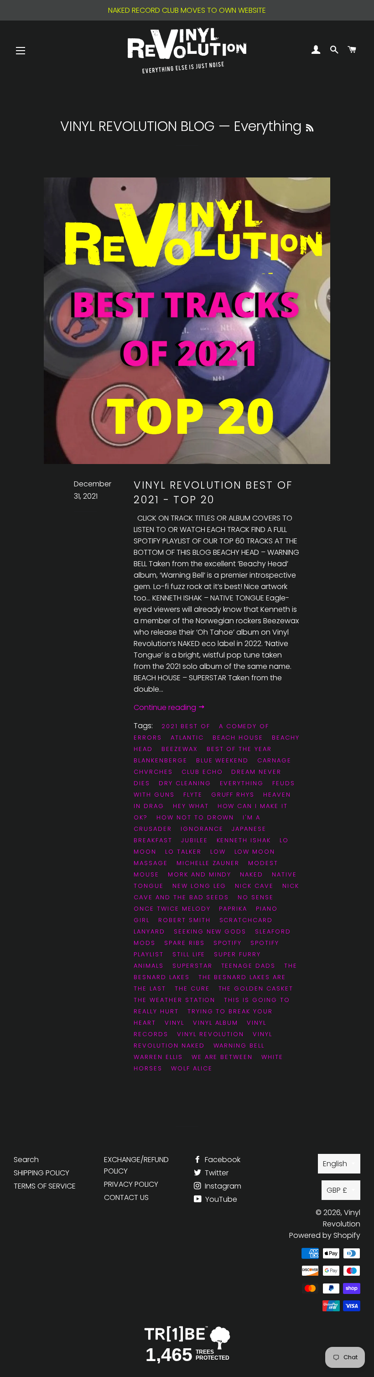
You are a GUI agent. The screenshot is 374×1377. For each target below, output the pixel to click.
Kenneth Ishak (244, 840)
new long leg (199, 885)
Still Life (189, 954)
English (335, 1163)
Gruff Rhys (233, 794)
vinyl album (215, 1022)
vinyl (174, 1022)
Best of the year (239, 749)
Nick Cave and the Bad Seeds (216, 891)
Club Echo (202, 771)
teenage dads (248, 965)
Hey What (191, 806)
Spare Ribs (184, 943)
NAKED (251, 874)
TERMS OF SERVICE (45, 1186)
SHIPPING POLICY (41, 1173)
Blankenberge (160, 760)
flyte (193, 794)
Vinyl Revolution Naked (203, 1040)
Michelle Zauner (208, 863)
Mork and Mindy (199, 874)
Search (26, 1159)
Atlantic (187, 737)
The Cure (192, 988)
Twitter (216, 1173)
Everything (242, 783)
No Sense (256, 897)
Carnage (274, 760)
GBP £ (337, 1190)
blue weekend (222, 760)
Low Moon (254, 851)
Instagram (222, 1186)
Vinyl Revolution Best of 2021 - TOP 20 (213, 492)
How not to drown (195, 817)
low (218, 851)
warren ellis (158, 1057)
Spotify (227, 943)
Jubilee (194, 840)
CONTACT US (126, 1197)
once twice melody (172, 908)
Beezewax (179, 749)
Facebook (221, 1159)
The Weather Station (174, 1000)
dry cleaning (185, 783)
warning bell (239, 1045)
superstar (192, 965)
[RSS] (310, 128)
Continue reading (166, 707)
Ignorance (202, 828)
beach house (238, 737)
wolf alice (192, 1068)
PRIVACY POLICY (131, 1184)
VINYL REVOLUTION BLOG (137, 126)
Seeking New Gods (210, 931)
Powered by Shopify (324, 1235)
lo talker (183, 851)
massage (151, 863)
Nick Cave (254, 885)
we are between (222, 1057)
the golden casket (255, 988)
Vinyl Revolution (210, 1034)
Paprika (233, 908)
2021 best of (185, 726)
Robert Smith (184, 920)
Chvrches (153, 771)
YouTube (220, 1199)
